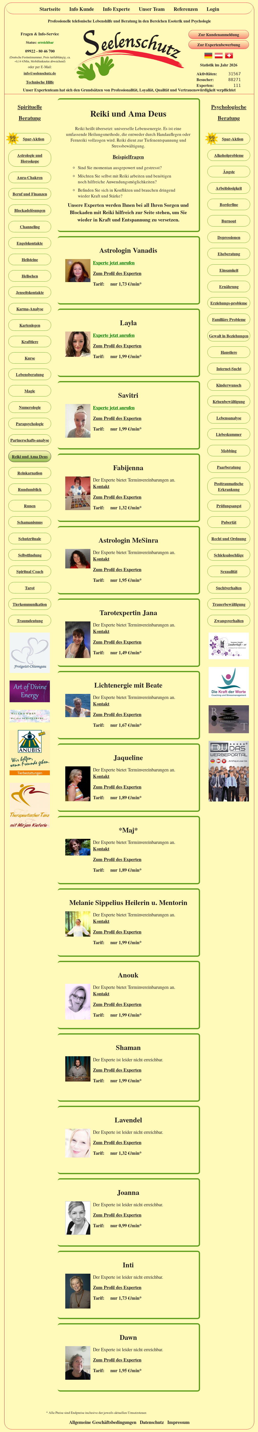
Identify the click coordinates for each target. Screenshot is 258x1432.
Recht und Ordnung (228, 538)
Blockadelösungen (29, 210)
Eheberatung (229, 254)
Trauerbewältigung (228, 604)
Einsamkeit (228, 270)
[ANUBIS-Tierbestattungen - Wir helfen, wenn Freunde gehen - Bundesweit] (29, 753)
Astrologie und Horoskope (29, 158)
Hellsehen (30, 276)
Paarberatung (229, 467)
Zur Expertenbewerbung (218, 44)
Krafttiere (29, 341)
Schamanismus (30, 522)
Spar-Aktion (33, 139)
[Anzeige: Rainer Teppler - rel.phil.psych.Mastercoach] (228, 720)
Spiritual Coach (29, 571)
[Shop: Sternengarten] (29, 716)
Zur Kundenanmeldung (218, 34)
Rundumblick (30, 489)
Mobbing (229, 451)
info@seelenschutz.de (40, 73)
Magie (29, 391)
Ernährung (229, 286)
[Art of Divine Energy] (29, 692)
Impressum (178, 1422)
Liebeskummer (229, 434)
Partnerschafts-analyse (29, 440)
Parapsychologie (30, 423)
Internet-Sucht (228, 368)
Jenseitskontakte (30, 292)
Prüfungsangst (228, 506)
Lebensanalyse (228, 418)
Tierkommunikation (30, 604)
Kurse (30, 358)
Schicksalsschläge (229, 555)
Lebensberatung (30, 374)
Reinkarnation (29, 473)
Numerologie (30, 407)
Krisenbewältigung (229, 401)
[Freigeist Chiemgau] (29, 653)
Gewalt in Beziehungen (228, 336)
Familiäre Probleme (229, 319)
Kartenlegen (29, 325)
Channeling (30, 227)
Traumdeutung (30, 620)
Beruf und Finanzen (30, 194)
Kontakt (101, 486)
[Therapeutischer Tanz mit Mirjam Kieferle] (29, 806)
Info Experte (116, 9)
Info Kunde (81, 9)
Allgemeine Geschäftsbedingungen (102, 1422)
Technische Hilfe (40, 82)
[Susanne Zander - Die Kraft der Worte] (228, 682)
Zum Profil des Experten (117, 273)
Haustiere (229, 352)
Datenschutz (152, 1422)
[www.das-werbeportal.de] (228, 771)
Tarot (30, 588)
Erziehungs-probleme (228, 303)
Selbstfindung (30, 555)
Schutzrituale (29, 538)
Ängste (229, 171)
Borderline (229, 204)
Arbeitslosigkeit (229, 188)
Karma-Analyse (29, 309)
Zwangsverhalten (229, 620)
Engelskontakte (30, 243)
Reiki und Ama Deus (30, 456)
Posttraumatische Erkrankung (228, 486)
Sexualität (228, 571)
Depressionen (228, 237)
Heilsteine (30, 259)
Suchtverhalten (229, 588)
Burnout (228, 221)
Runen (30, 506)
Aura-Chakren (30, 177)
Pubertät (228, 522)
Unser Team (152, 9)
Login (213, 9)
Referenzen (186, 9)
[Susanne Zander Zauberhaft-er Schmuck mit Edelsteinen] (228, 646)
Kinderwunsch (228, 385)
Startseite (50, 9)
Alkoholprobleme (229, 155)
